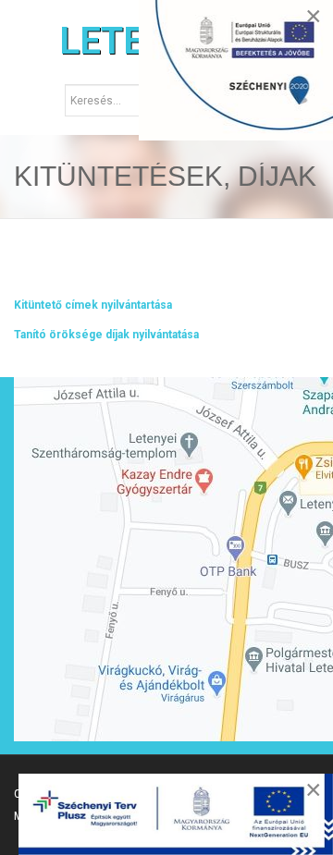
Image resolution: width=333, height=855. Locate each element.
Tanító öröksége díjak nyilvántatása (106, 334)
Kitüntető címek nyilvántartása (93, 305)
